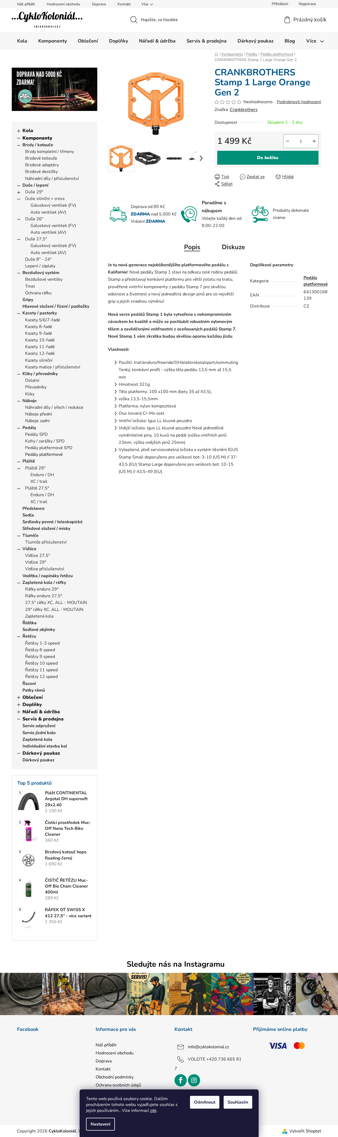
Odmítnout (204, 1102)
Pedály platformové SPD (48, 448)
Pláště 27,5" (37, 488)
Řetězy (29, 636)
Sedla (28, 515)
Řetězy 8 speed (40, 650)
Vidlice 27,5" (37, 555)
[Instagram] (194, 1080)
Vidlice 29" (35, 562)
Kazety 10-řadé (40, 340)
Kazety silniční (38, 360)
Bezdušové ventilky (44, 279)
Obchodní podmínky (115, 1077)
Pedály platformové (44, 454)
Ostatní (32, 380)
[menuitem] (22, 41)
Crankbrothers (244, 110)
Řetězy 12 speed (41, 677)
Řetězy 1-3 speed (42, 643)
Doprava (99, 4)
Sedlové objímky (38, 630)
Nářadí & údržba (41, 711)
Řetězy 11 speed (41, 670)
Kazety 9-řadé (38, 333)
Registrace (307, 3)
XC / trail (38, 481)
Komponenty (37, 138)
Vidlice (29, 549)
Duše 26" (34, 219)
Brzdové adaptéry (42, 165)
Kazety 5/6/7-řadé (42, 320)
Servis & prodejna (43, 719)
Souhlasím (238, 1102)
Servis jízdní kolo (39, 733)
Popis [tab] (192, 247)
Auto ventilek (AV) (48, 212)
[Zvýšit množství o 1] (314, 141)
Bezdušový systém (40, 273)
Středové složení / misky (46, 528)
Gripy (27, 300)
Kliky (29, 394)
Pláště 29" (35, 468)
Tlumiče (30, 535)
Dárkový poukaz (41, 753)
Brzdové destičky (41, 172)
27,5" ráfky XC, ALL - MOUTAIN (56, 603)
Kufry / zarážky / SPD (45, 441)
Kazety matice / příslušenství (52, 367)
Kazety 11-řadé (40, 347)
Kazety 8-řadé (38, 327)
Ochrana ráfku (38, 293)
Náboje (29, 401)
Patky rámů (33, 690)
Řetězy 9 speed (40, 657)
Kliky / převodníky (40, 374)
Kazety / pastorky (39, 313)
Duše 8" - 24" (38, 259)
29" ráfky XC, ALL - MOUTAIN (54, 609)
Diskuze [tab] (233, 247)
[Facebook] (180, 1080)
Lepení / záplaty (40, 266)
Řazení (29, 684)
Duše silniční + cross (45, 199)
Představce (33, 508)
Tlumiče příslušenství (46, 542)
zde (153, 1110)
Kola (27, 130)
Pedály (29, 428)
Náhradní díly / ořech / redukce (54, 407)
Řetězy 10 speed (41, 663)
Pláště (28, 461)
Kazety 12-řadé (40, 353)
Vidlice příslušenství (44, 569)
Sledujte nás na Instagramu (176, 964)
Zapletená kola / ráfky (44, 582)
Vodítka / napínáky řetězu (47, 576)
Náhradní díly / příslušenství (52, 179)
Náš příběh (26, 4)
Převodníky (35, 387)
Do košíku (267, 158)
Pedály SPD (36, 434)
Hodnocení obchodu (63, 4)
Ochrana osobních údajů (118, 1085)
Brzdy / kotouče (37, 145)
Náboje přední (38, 414)
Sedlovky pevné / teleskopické (52, 522)
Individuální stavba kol (44, 746)
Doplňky (32, 704)
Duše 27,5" (36, 239)
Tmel (30, 286)
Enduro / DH (42, 475)
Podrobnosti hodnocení (299, 102)
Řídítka (29, 623)
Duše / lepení (35, 185)
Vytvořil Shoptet (305, 1131)
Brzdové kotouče (41, 158)
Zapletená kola (39, 616)
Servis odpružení (38, 726)
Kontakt (124, 4)
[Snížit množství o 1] (287, 141)
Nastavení (100, 1124)
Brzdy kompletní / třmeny (49, 152)
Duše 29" (34, 192)
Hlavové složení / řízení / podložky (55, 306)
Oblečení (32, 697)
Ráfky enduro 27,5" (43, 596)
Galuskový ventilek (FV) (53, 205)
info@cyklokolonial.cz (208, 1047)
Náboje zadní (37, 421)
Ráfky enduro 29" (42, 589)
